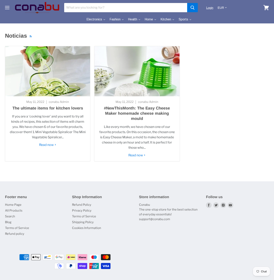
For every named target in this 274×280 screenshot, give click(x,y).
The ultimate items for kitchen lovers (47, 108)
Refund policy (14, 234)
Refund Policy (81, 205)
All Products (13, 210)
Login (209, 7)
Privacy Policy (81, 210)
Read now (46, 145)
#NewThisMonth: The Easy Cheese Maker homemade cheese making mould (137, 113)
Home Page (13, 205)
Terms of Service (17, 228)
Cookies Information (86, 228)
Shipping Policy (83, 222)
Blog (8, 222)
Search (10, 216)
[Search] (192, 7)
